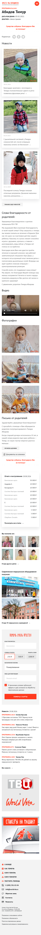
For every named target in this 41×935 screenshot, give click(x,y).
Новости (9, 711)
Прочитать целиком (11, 448)
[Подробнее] (20, 719)
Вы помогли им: (8, 533)
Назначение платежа (11, 662)
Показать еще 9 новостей (12, 204)
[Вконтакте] (14, 37)
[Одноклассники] (18, 37)
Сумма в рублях (9, 652)
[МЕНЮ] (37, 3)
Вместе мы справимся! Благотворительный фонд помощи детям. (12, 3)
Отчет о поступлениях (18, 476)
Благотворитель (10, 641)
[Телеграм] (23, 37)
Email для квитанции (11, 673)
